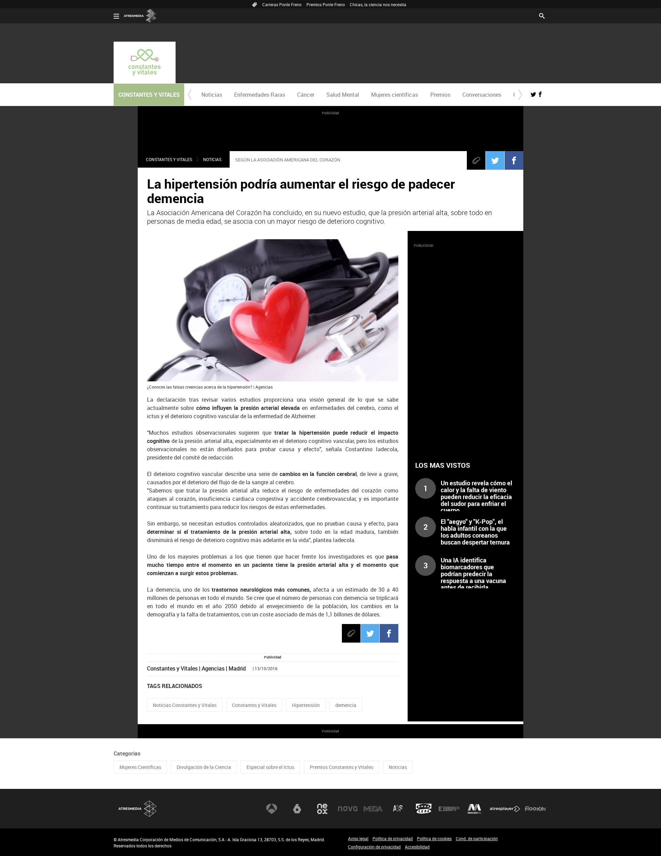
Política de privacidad (393, 838)
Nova (347, 809)
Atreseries (398, 809)
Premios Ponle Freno (325, 4)
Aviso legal (358, 838)
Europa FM (449, 809)
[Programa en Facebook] (540, 94)
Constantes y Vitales (169, 159)
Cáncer (305, 94)
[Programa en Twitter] (533, 94)
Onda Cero (423, 809)
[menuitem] (211, 95)
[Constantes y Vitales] (145, 62)
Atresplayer (505, 809)
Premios (440, 94)
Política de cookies (434, 838)
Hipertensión (306, 705)
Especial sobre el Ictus (270, 767)
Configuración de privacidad (374, 846)
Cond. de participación (477, 838)
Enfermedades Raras (259, 94)
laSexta (297, 809)
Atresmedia (138, 809)
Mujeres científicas (394, 94)
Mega (373, 809)
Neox (322, 809)
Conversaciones (481, 94)
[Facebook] (514, 160)
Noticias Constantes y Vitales (185, 705)
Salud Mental (342, 94)
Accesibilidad (417, 846)
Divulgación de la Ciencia (204, 767)
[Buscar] (541, 15)
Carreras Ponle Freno (282, 4)
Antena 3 (271, 809)
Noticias (211, 94)
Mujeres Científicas (140, 767)
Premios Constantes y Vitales (341, 767)
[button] (189, 95)
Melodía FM (474, 809)
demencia (345, 705)
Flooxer (535, 809)
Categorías (127, 753)
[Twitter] (495, 160)
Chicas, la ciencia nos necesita (378, 4)
